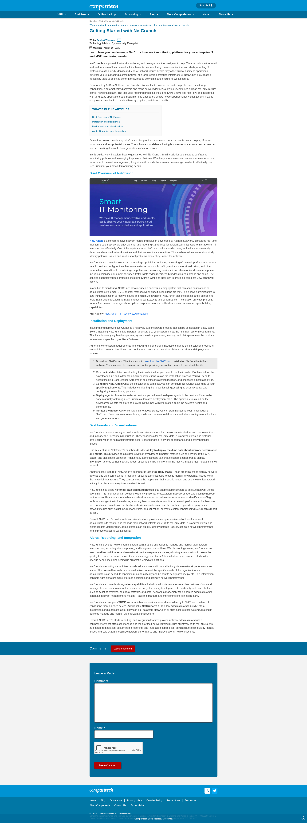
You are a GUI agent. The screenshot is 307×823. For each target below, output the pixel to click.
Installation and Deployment (106, 121)
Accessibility (137, 805)
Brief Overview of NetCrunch (106, 117)
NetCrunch (96, 240)
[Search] (211, 5)
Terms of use (173, 800)
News (206, 14)
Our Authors (116, 800)
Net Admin (93, 21)
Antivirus (80, 14)
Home (93, 800)
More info (167, 818)
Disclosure (190, 800)
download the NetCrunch (158, 361)
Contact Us (120, 805)
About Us (224, 14)
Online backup (107, 14)
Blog (152, 14)
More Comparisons (179, 14)
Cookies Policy (154, 800)
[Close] (303, 818)
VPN (60, 14)
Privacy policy (134, 800)
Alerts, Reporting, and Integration (109, 131)
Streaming (131, 14)
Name (98, 728)
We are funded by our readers (105, 25)
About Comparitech (100, 805)
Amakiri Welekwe (106, 40)
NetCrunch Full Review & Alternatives (126, 313)
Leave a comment (123, 648)
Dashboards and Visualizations (107, 126)
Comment (101, 681)
